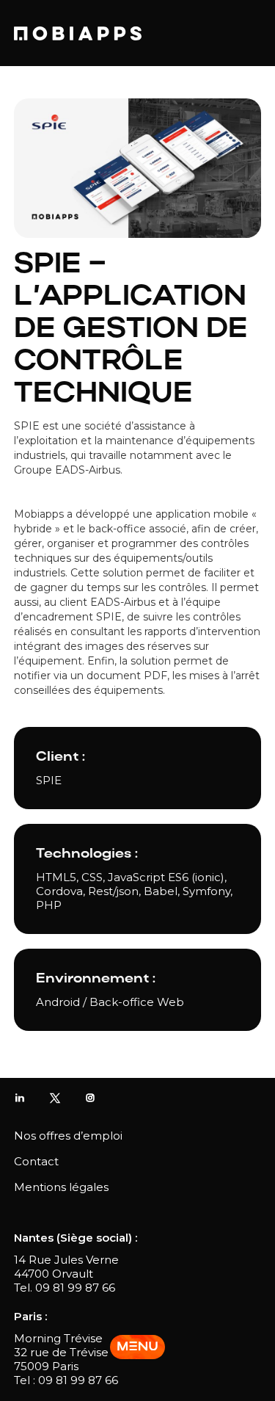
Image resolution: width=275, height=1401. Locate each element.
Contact (36, 1161)
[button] (137, 1346)
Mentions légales (61, 1187)
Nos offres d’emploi (68, 1136)
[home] (78, 33)
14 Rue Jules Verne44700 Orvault (66, 1267)
